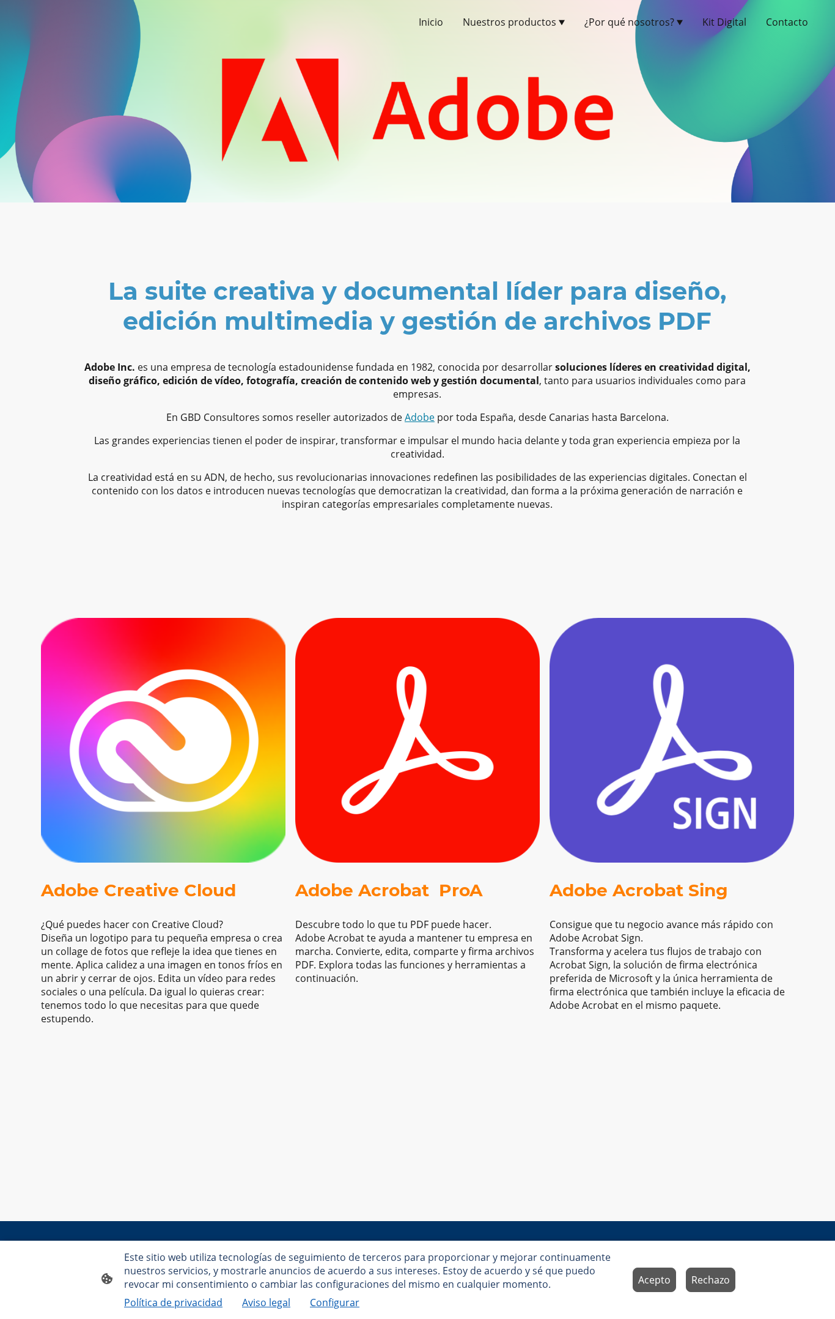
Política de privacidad (173, 1302)
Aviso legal (266, 1302)
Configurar (334, 1302)
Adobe (420, 417)
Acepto (654, 1280)
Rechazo (710, 1280)
